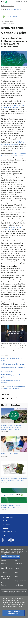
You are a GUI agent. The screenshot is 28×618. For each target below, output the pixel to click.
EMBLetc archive (7, 521)
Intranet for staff (17, 593)
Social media (19, 585)
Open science (12, 591)
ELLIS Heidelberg (7, 371)
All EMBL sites (18, 9)
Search (25, 1)
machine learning (6, 388)
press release (15, 388)
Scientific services (7, 568)
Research (4, 564)
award (24, 386)
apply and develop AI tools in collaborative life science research (13, 156)
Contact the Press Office (9, 531)
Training (4, 572)
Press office (10, 9)
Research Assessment (20, 591)
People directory (20, 581)
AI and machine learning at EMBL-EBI (13, 367)
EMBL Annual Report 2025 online (12, 454)
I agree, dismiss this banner (13, 613)
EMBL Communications (7, 6)
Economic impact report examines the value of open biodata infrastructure (14, 479)
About (16, 560)
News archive (6, 524)
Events (17, 568)
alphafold (7, 386)
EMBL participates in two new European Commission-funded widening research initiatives (11, 427)
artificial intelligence (16, 386)
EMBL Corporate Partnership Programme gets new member (11, 506)
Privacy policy (5, 591)
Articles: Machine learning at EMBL (12, 364)
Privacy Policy (17, 606)
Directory (19, 1)
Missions (3, 560)
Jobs (16, 572)
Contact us (18, 564)
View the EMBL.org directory (10, 556)
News (16, 576)
